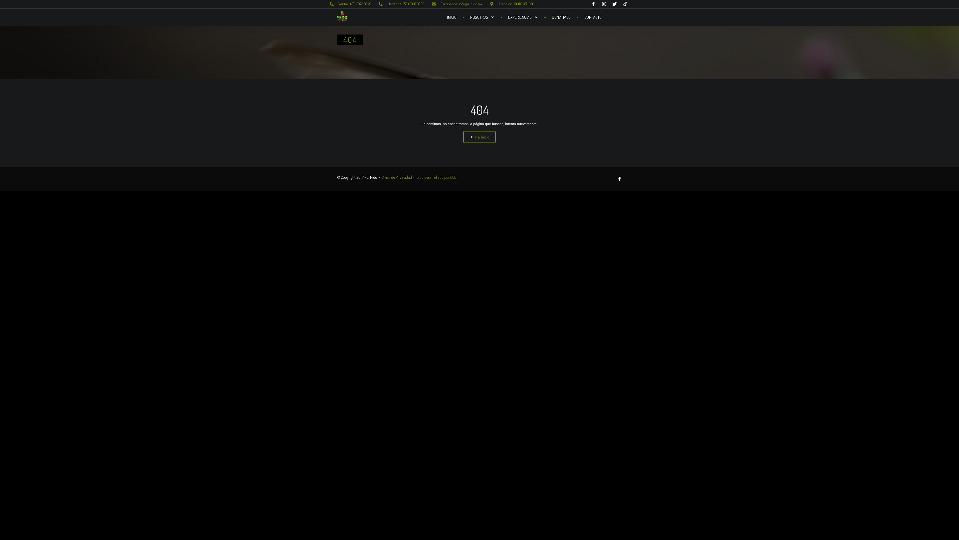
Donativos (561, 17)
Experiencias (520, 17)
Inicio (452, 17)
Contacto (593, 17)
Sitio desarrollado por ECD (437, 177)
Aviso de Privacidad (397, 177)
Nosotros (479, 17)
